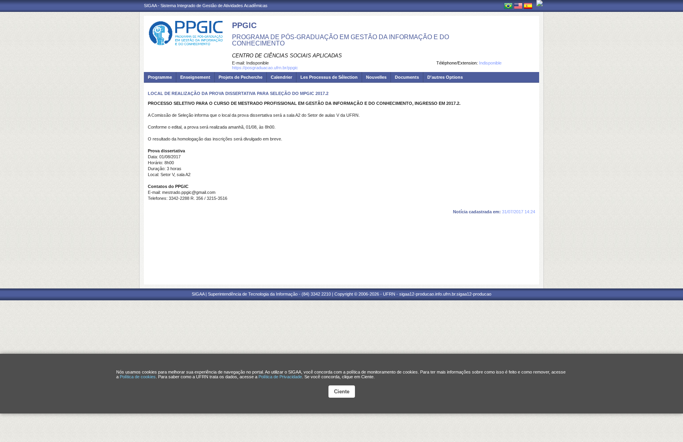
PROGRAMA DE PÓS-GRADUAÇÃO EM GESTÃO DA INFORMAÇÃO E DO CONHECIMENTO (340, 40)
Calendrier (281, 77)
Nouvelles (376, 77)
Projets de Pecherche (240, 77)
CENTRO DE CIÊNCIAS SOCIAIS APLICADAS (287, 56)
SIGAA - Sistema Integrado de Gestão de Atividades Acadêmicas (206, 5)
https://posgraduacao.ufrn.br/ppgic (265, 67)
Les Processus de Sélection (329, 77)
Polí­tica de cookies (138, 376)
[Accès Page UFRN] (539, 3)
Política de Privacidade (280, 376)
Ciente (341, 392)
